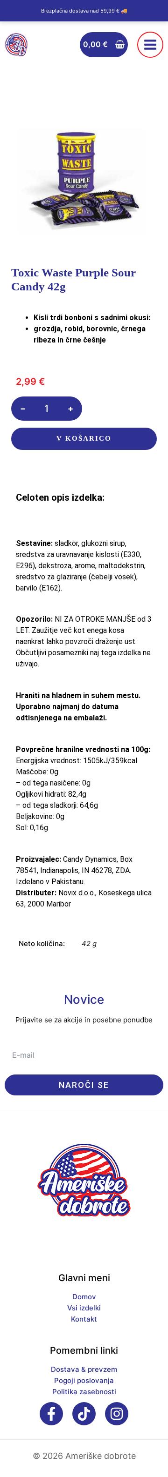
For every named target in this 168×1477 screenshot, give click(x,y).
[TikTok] (84, 1413)
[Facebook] (51, 1413)
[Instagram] (116, 1413)
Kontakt (84, 1319)
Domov (84, 1296)
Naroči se (84, 1085)
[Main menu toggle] (150, 45)
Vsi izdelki (84, 1307)
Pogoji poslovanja (84, 1380)
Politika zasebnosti (84, 1391)
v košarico (84, 438)
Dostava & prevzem (84, 1369)
